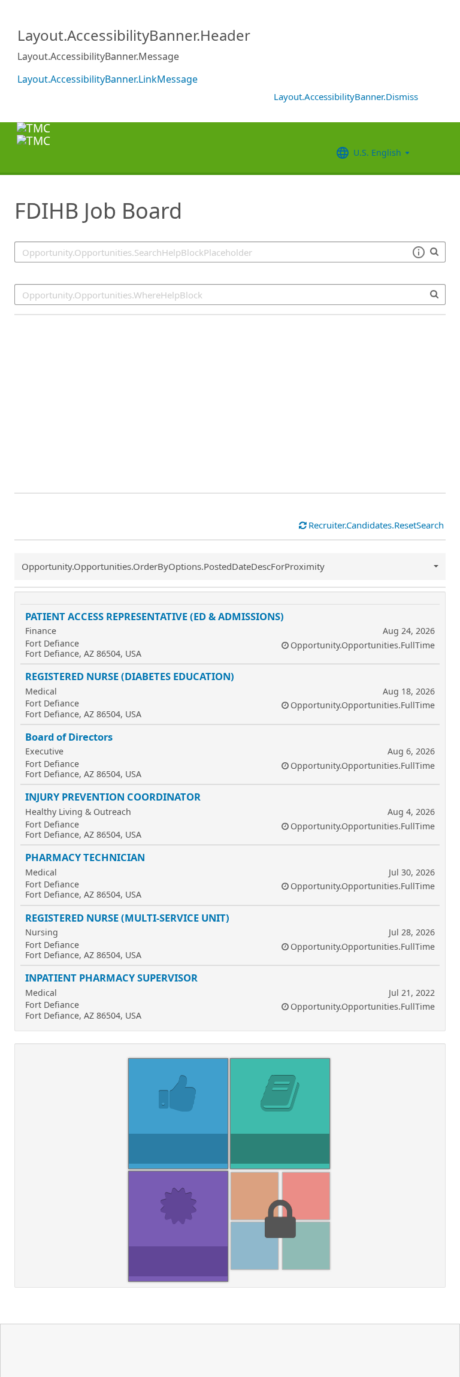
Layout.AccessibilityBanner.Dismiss (346, 96)
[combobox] (230, 294)
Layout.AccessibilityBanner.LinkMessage (107, 79)
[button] (418, 252)
